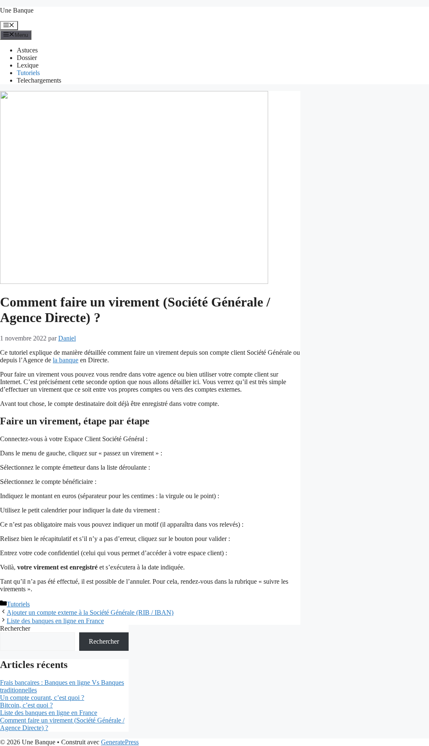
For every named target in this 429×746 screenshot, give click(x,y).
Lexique (28, 65)
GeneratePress (120, 742)
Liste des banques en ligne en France (55, 620)
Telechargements (39, 80)
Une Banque (17, 10)
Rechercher (15, 628)
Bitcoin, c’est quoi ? (26, 705)
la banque (65, 360)
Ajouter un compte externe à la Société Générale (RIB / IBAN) (90, 612)
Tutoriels (28, 72)
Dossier (27, 57)
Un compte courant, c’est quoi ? (42, 697)
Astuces (27, 50)
